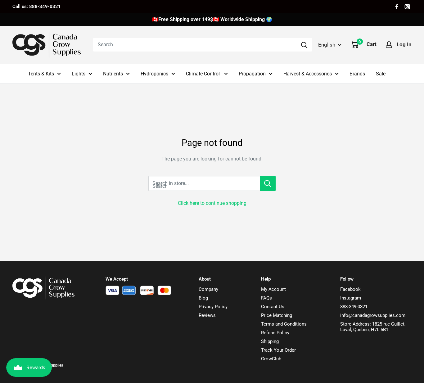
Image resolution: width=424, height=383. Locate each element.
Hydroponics (154, 74)
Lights (78, 74)
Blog (203, 298)
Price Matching (276, 315)
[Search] (304, 45)
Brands (357, 74)
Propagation (252, 74)
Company (208, 289)
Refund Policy (275, 333)
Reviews (207, 315)
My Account (273, 289)
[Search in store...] (268, 183)
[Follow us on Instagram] (407, 6)
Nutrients (113, 74)
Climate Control (203, 74)
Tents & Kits (41, 74)
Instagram (350, 298)
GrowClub (271, 359)
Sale (381, 74)
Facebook (350, 289)
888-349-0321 (354, 306)
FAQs (266, 298)
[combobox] (194, 45)
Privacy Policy (213, 306)
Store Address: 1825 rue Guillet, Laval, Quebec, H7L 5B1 (372, 326)
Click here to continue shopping (212, 203)
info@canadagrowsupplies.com (372, 315)
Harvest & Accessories (307, 74)
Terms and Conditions (284, 324)
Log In (404, 44)
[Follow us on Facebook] (397, 6)
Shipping (270, 341)
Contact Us (272, 306)
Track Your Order (278, 350)
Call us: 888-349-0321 (36, 6)
